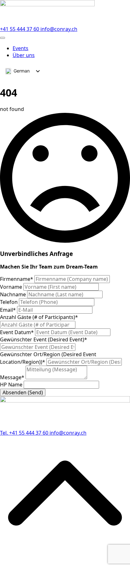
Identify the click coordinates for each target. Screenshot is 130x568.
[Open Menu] (2, 38)
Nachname (13, 294)
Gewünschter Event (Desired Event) (43, 339)
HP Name (12, 384)
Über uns (24, 55)
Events (20, 48)
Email (8, 309)
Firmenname (16, 278)
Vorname (11, 286)
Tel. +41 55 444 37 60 (25, 432)
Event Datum (17, 332)
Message (12, 377)
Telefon (9, 301)
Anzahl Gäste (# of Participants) (39, 317)
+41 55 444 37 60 (20, 29)
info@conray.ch (58, 29)
